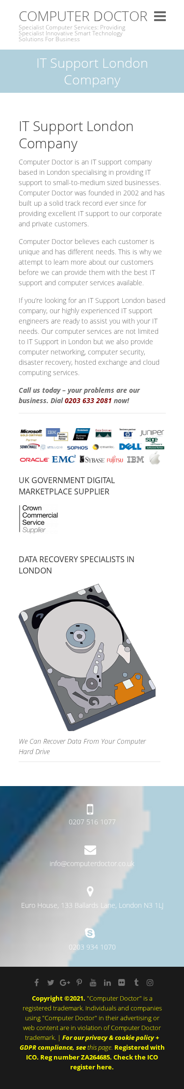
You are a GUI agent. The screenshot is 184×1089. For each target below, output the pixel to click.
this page (99, 1047)
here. (105, 1066)
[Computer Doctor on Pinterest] (79, 982)
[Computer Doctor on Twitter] (50, 982)
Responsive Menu (160, 16)
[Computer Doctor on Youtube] (93, 982)
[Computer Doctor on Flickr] (122, 982)
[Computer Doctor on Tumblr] (136, 982)
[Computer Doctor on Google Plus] (65, 982)
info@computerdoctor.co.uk (92, 863)
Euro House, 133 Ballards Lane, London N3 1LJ (92, 905)
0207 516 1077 (92, 821)
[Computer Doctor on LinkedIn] (107, 982)
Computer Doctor (83, 16)
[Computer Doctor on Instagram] (150, 982)
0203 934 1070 (92, 947)
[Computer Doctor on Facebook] (36, 982)
